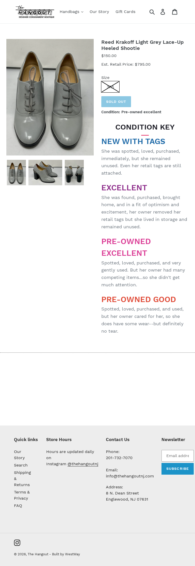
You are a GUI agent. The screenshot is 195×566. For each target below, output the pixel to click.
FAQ (18, 505)
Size (105, 77)
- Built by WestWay (64, 554)
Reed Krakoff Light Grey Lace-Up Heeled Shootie (142, 45)
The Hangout (38, 554)
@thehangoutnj (83, 463)
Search (21, 465)
